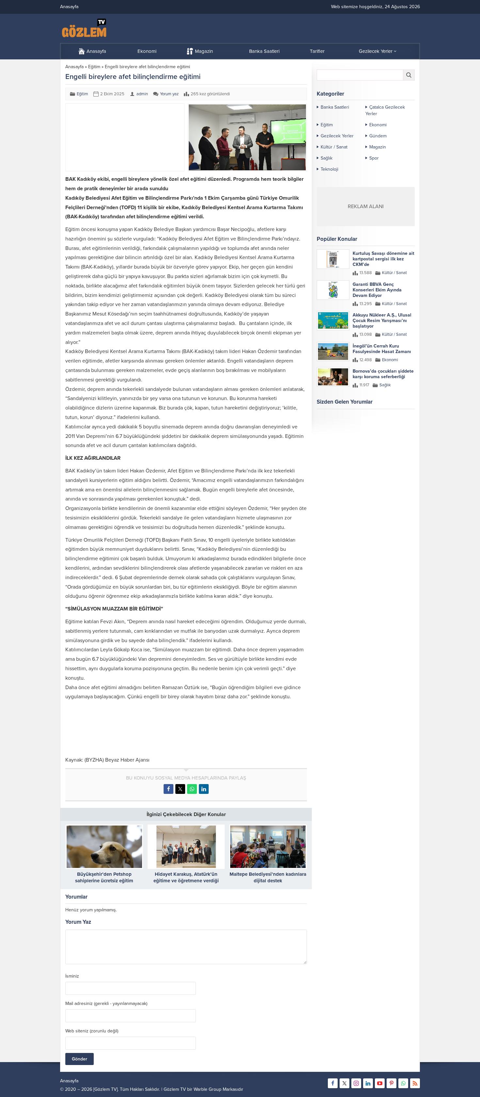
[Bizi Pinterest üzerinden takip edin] (391, 1083)
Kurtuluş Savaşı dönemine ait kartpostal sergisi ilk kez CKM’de (383, 259)
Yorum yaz (169, 94)
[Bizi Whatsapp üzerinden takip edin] (403, 1083)
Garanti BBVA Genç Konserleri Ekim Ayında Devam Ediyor (377, 290)
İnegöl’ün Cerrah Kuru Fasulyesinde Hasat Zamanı (382, 348)
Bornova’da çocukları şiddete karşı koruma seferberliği (383, 373)
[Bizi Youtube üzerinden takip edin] (380, 1083)
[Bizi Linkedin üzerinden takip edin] (368, 1083)
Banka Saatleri (335, 107)
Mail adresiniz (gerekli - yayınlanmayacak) (106, 1003)
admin (142, 94)
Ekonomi (378, 125)
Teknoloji (329, 169)
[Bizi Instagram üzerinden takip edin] (356, 1083)
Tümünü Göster (401, 427)
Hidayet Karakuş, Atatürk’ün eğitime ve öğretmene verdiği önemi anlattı (186, 880)
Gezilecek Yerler (337, 136)
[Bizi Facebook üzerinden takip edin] (333, 1083)
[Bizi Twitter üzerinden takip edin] (344, 1083)
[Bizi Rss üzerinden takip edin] (415, 1083)
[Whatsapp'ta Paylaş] (192, 789)
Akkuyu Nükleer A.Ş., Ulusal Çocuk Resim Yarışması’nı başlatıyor (382, 320)
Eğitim (94, 67)
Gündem (378, 136)
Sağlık (326, 158)
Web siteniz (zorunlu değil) (91, 1031)
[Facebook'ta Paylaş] (168, 789)
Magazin (377, 147)
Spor (374, 158)
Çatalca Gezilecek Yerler (385, 110)
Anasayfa (74, 67)
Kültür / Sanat (334, 147)
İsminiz (72, 976)
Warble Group (207, 1089)
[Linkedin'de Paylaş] (204, 789)
